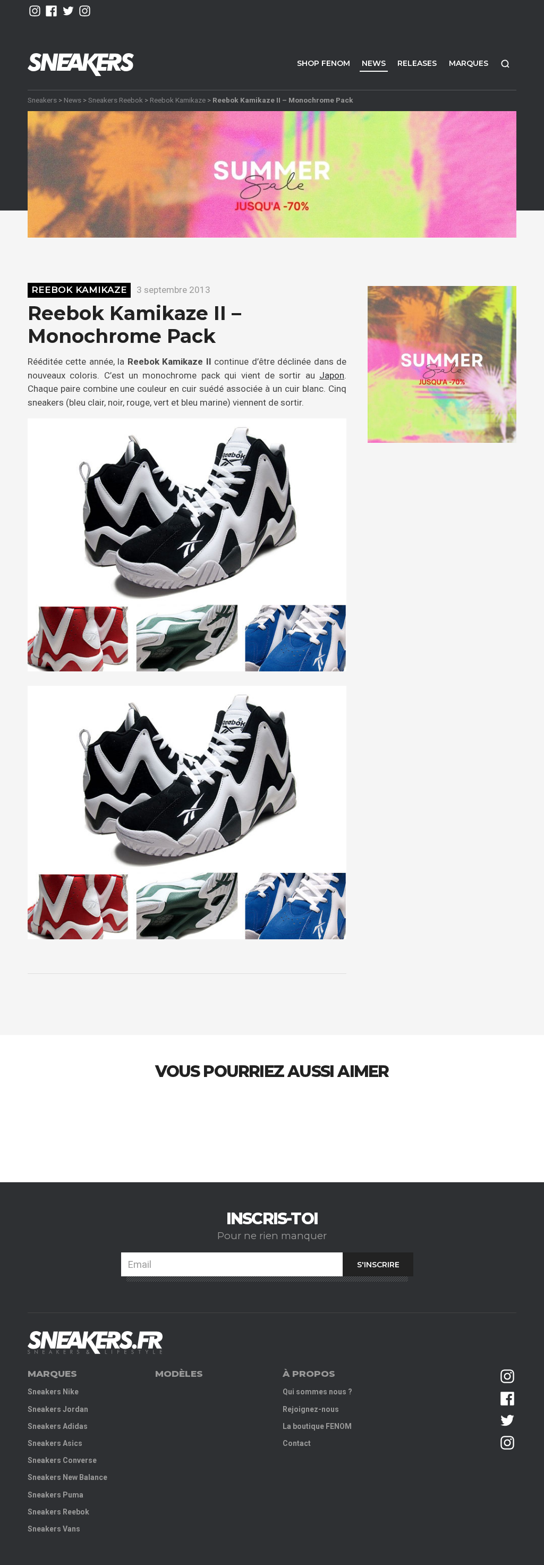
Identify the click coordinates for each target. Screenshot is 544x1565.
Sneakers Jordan (58, 1409)
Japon (331, 375)
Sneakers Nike (53, 1391)
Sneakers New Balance (67, 1477)
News (374, 63)
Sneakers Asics (55, 1443)
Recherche (505, 63)
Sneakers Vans (54, 1529)
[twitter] (68, 11)
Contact (297, 1443)
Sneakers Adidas (58, 1426)
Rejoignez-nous (311, 1409)
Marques (468, 63)
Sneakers (42, 100)
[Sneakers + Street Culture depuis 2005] (95, 1342)
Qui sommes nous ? (317, 1391)
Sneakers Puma (55, 1495)
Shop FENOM (323, 63)
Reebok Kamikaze (178, 100)
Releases (417, 63)
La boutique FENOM (317, 1426)
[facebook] (51, 11)
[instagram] (35, 11)
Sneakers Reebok (115, 100)
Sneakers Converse (62, 1460)
